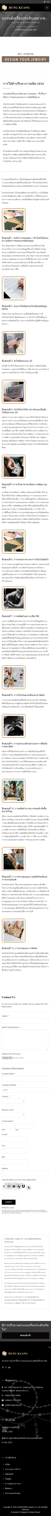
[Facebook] (2, 1367)
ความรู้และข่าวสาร (13, 1484)
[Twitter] (6, 1367)
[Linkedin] (9, 1367)
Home (18, 27)
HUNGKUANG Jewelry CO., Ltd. (28, 1507)
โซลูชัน (8, 1479)
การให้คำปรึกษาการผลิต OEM (26, 30)
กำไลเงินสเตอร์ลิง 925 (37, 1300)
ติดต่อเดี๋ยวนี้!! (25, 1335)
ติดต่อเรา (18, 1303)
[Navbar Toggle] (47, 7)
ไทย (47, 2)
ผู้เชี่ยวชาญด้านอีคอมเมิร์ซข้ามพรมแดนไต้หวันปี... (22, 1438)
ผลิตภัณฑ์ (9, 1474)
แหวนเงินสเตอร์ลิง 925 (32, 1297)
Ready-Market (35, 1512)
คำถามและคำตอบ (12, 1493)
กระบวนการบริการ (30, 27)
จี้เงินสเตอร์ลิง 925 (24, 1300)
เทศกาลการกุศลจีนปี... (11, 1427)
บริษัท (7, 1464)
